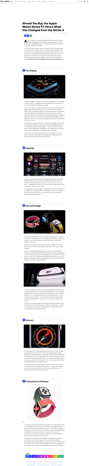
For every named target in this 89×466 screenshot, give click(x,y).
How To (29, 1)
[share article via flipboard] (48, 456)
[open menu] (1, 1)
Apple (23, 422)
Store (39, 1)
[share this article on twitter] (28, 36)
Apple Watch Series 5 (36, 44)
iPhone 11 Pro (38, 42)
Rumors (34, 1)
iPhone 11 (29, 42)
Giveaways (44, 1)
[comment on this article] (54, 456)
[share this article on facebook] (25, 36)
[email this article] (41, 456)
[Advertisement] (44, 12)
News (24, 1)
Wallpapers (51, 1)
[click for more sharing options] (31, 36)
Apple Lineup (18, 1)
